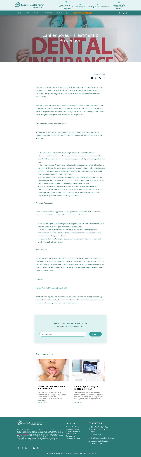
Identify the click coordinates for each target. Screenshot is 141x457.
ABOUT (27, 13)
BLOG (67, 13)
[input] (62, 334)
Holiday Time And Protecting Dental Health (51, 288)
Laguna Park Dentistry (23, 434)
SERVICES (35, 13)
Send (94, 334)
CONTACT (59, 13)
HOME (19, 13)
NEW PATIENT (48, 13)
